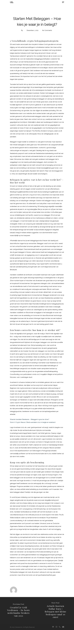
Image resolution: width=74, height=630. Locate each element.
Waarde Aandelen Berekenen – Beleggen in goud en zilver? (29, 419)
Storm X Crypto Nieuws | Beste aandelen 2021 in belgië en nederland (32, 422)
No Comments (47, 30)
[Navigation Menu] (63, 2)
